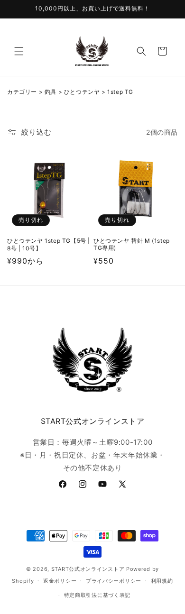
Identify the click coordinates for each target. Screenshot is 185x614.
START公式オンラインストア (88, 569)
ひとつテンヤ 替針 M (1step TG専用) (131, 244)
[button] (19, 51)
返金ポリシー (59, 580)
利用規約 (162, 580)
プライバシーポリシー (113, 580)
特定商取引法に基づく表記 (97, 595)
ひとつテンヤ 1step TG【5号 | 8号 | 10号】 (48, 244)
